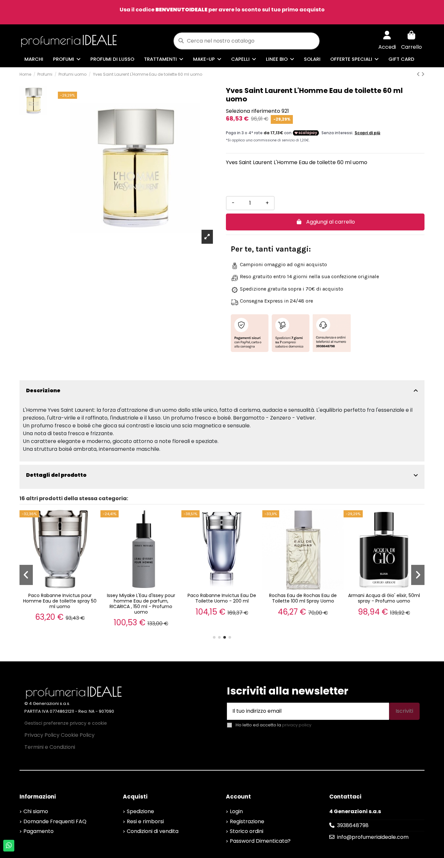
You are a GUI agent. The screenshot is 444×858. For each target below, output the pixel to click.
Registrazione (247, 821)
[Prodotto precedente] (419, 74)
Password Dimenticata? (260, 841)
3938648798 (353, 825)
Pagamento (38, 831)
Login (236, 811)
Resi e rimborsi (145, 821)
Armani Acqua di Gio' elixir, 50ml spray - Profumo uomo (384, 598)
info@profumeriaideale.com (373, 837)
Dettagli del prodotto (56, 475)
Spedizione (140, 811)
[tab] (222, 391)
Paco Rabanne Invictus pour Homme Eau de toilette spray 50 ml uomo (60, 601)
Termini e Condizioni (49, 747)
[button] (214, 637)
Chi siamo (35, 811)
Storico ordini (246, 831)
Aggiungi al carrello (330, 222)
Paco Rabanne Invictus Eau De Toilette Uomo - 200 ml (222, 598)
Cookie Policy (78, 735)
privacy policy (296, 725)
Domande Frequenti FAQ (54, 821)
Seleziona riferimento (253, 111)
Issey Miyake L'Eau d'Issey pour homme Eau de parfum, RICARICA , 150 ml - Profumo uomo (141, 603)
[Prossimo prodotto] (422, 74)
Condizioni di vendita (152, 831)
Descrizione (43, 390)
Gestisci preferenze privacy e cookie (65, 723)
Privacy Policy (41, 735)
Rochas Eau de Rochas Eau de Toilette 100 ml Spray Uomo (303, 598)
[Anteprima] (94, 519)
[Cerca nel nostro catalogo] (181, 40)
